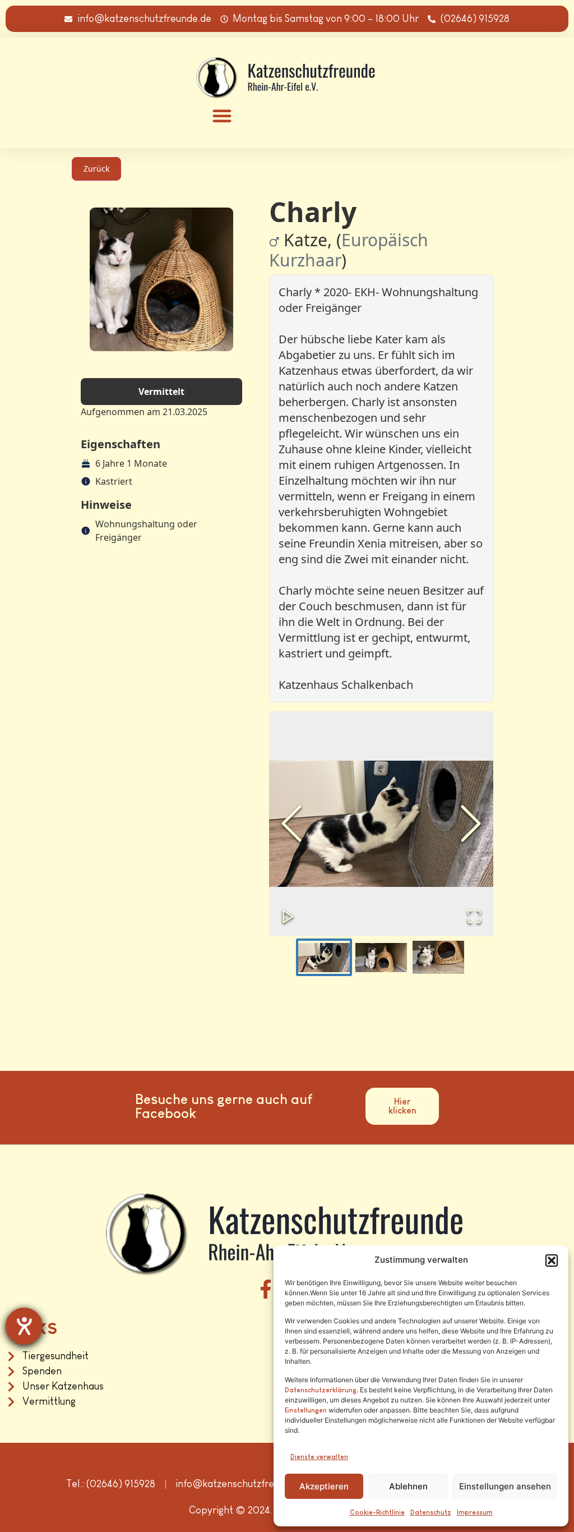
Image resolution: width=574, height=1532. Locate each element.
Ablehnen (408, 1486)
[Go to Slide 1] (324, 957)
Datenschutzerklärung (321, 1390)
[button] (551, 1260)
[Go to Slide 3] (438, 957)
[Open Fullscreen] (474, 917)
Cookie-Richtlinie (377, 1512)
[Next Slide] (470, 823)
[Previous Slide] (291, 823)
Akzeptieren (324, 1486)
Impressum (475, 1512)
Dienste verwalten (319, 1457)
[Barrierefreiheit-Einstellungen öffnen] (24, 1326)
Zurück (96, 168)
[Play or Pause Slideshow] (288, 917)
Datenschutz (430, 1512)
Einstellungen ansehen (505, 1486)
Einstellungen (306, 1410)
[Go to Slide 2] (381, 957)
